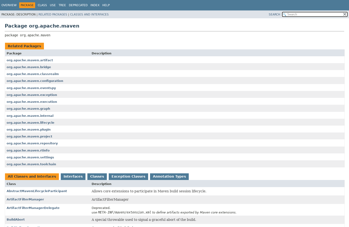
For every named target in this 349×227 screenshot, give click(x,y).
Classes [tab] (97, 176)
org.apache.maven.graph (28, 108)
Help (106, 5)
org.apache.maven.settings (30, 157)
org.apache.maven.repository (32, 143)
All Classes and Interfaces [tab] (32, 176)
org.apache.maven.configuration (35, 81)
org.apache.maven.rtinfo (28, 150)
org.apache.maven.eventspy (31, 88)
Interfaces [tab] (73, 176)
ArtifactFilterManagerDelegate (33, 208)
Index (94, 5)
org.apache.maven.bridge (29, 67)
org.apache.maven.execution (32, 102)
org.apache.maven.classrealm (33, 74)
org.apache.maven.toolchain (31, 164)
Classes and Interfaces (89, 14)
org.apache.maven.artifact (30, 60)
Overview (9, 5)
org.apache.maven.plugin (29, 129)
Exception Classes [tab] (128, 176)
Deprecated (78, 5)
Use (53, 5)
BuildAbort (16, 219)
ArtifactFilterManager (25, 199)
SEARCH (274, 14)
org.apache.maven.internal (30, 116)
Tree (62, 5)
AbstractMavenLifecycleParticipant (37, 191)
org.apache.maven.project (29, 136)
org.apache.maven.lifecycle (30, 122)
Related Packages (52, 14)
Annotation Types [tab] (169, 176)
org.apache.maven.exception (32, 95)
